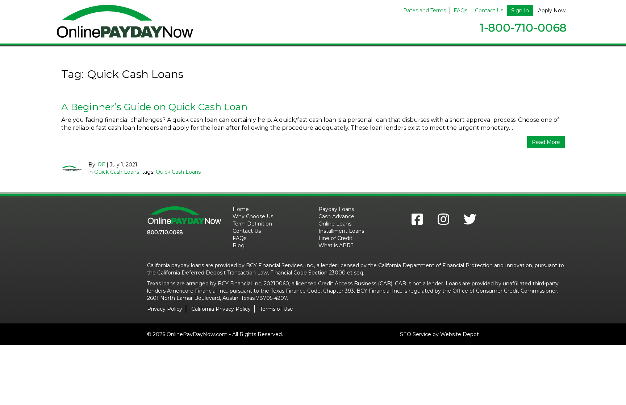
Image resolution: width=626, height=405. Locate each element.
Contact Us (489, 10)
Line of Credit (335, 238)
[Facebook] (417, 221)
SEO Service (415, 334)
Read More (546, 142)
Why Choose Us (253, 216)
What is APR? (336, 245)
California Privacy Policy (221, 309)
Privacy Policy (164, 309)
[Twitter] (466, 221)
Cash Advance (336, 216)
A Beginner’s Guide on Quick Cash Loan (154, 107)
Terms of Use (276, 309)
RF (101, 164)
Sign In (520, 10)
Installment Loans (341, 231)
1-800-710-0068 (523, 27)
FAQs (460, 10)
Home (241, 209)
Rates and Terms (424, 10)
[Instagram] (443, 221)
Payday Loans (336, 209)
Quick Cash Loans (116, 172)
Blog (239, 245)
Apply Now (552, 10)
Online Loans (334, 223)
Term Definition (252, 223)
